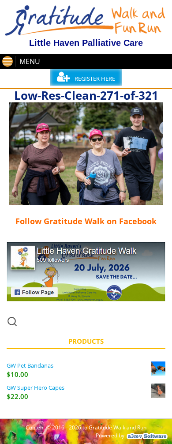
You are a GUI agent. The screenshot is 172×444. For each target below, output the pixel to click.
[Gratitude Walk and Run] (86, 33)
